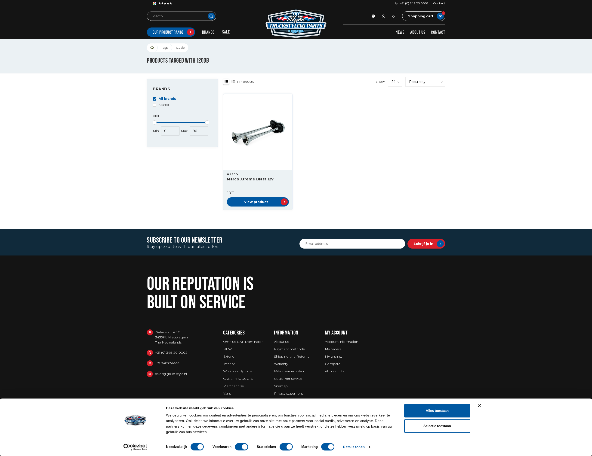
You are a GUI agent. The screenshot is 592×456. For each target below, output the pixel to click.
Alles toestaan (437, 411)
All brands (167, 98)
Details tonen (353, 447)
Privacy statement (288, 393)
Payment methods (289, 349)
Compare (332, 364)
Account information (341, 342)
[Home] (152, 47)
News (400, 32)
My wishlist (333, 356)
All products (334, 371)
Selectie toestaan (437, 426)
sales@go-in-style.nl (171, 374)
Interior (229, 364)
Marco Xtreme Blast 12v (250, 179)
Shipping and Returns (291, 356)
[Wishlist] (393, 16)
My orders (333, 349)
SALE (226, 31)
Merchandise (233, 386)
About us (417, 32)
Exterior (229, 356)
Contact (439, 3)
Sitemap (281, 386)
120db (180, 47)
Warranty (281, 364)
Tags (164, 47)
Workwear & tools (237, 371)
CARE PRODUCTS (238, 379)
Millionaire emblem (289, 371)
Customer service (288, 379)
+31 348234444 (167, 363)
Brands (208, 32)
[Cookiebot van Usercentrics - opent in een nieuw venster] (135, 447)
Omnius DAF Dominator (243, 342)
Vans (227, 393)
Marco (164, 104)
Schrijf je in (423, 244)
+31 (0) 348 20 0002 (414, 3)
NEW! (227, 349)
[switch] (241, 446)
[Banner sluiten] (479, 405)
